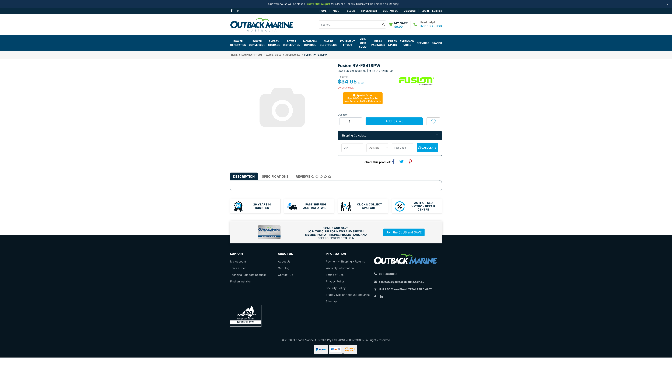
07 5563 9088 (431, 26)
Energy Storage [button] (274, 43)
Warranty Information (340, 268)
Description (244, 176)
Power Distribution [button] (291, 43)
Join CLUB (410, 10)
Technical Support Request (248, 274)
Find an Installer (240, 281)
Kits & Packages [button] (378, 43)
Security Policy (336, 288)
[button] (433, 121)
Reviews (303, 176)
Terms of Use (335, 274)
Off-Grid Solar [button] (363, 43)
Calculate (428, 147)
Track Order (369, 10)
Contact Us (390, 10)
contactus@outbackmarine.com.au (401, 282)
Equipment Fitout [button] (347, 43)
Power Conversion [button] (257, 43)
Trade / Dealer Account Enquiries (348, 294)
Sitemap (331, 301)
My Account (238, 261)
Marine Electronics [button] (328, 43)
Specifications (275, 176)
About (337, 10)
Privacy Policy (335, 281)
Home (323, 10)
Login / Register (432, 10)
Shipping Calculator (354, 135)
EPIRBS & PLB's (392, 43)
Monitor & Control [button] (310, 43)
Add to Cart (394, 121)
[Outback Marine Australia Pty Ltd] (261, 24)
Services (423, 42)
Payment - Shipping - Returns (345, 261)
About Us (284, 261)
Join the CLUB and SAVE (404, 232)
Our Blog (283, 268)
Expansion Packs (407, 43)
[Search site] (383, 24)
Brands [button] (437, 42)
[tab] (244, 176)
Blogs (351, 10)
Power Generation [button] (238, 43)
